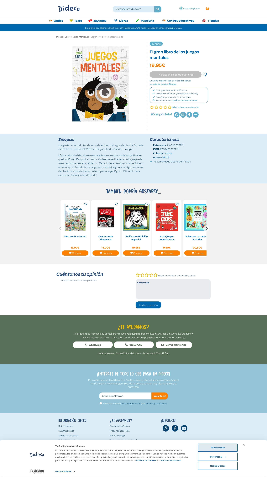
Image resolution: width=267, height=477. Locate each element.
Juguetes (99, 20)
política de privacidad (131, 403)
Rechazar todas (217, 466)
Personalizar (216, 456)
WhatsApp (94, 344)
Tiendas (213, 20)
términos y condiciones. (156, 403)
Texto (79, 20)
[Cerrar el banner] (244, 445)
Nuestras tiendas (66, 430)
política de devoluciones (185, 100)
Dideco (59, 36)
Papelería (147, 20)
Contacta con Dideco (120, 426)
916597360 (135, 344)
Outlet (59, 20)
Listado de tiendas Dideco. (163, 84)
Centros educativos (180, 20)
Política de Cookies (146, 460)
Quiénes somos (65, 426)
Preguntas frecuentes (120, 430)
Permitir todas (218, 447)
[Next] (206, 228)
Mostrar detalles (63, 471)
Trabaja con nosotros (68, 435)
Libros (123, 20)
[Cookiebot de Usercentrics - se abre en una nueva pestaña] (37, 471)
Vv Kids (168, 153)
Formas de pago (117, 435)
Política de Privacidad (171, 460)
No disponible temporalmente (176, 74)
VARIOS (165, 157)
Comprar (76, 252)
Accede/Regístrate (191, 8)
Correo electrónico (175, 344)
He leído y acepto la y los (135, 403)
